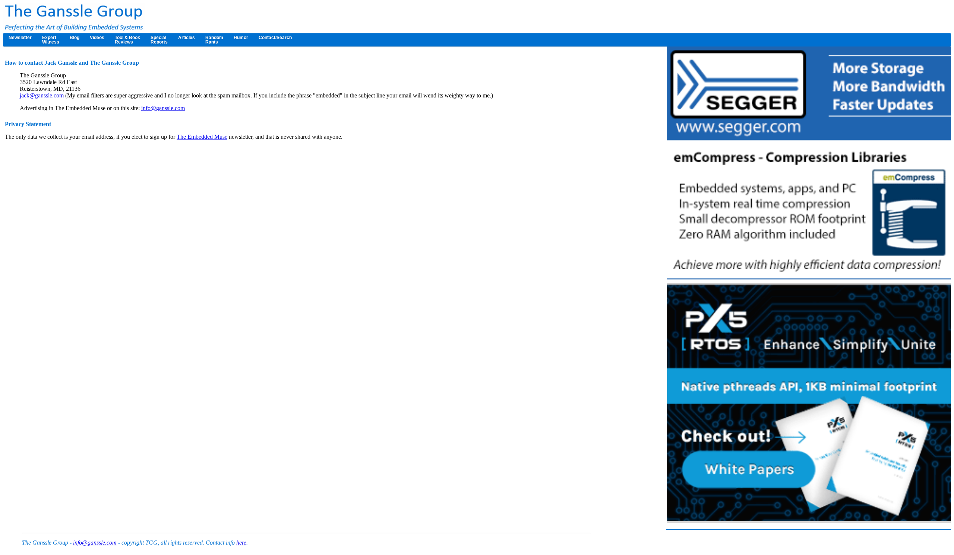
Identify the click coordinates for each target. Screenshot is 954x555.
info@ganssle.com (163, 108)
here (241, 542)
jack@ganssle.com (42, 95)
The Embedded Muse (202, 137)
